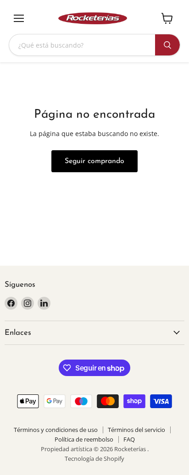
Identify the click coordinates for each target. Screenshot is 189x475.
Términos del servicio (136, 430)
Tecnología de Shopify (94, 458)
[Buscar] (167, 45)
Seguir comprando (94, 161)
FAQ (129, 439)
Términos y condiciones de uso (56, 430)
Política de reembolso (84, 439)
